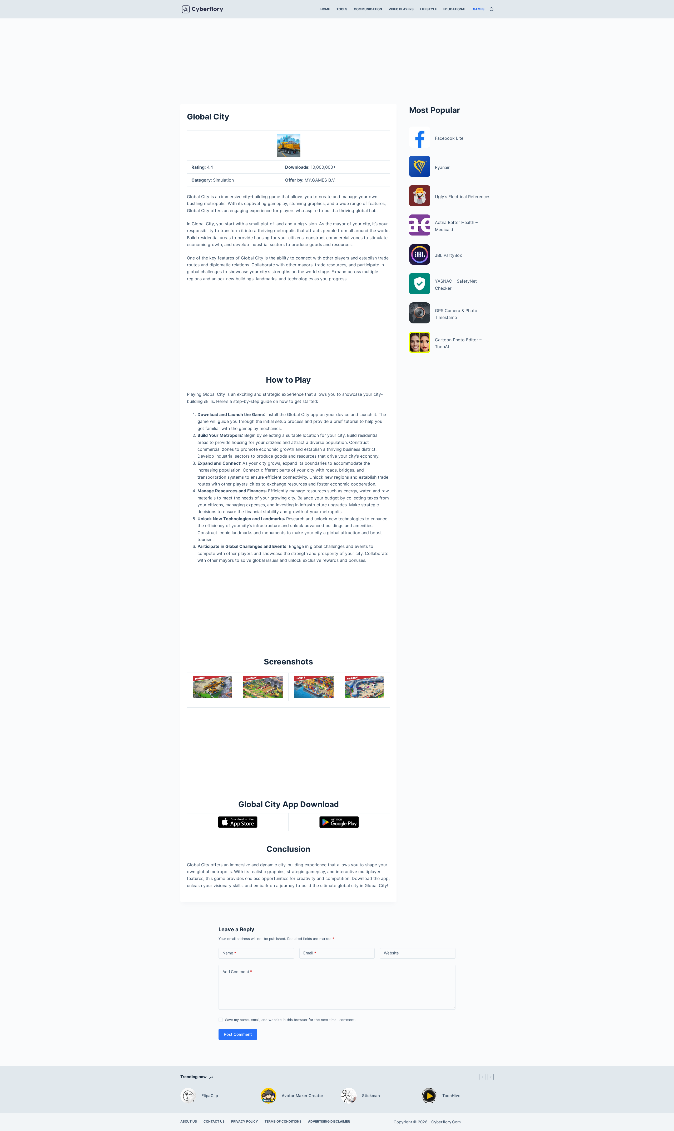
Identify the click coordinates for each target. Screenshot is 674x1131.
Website (391, 952)
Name (229, 952)
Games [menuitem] (478, 9)
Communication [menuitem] (368, 9)
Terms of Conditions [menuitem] (283, 1121)
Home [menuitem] (325, 9)
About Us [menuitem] (188, 1121)
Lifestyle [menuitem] (428, 9)
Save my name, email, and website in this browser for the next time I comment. (290, 1020)
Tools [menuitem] (341, 9)
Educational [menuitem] (454, 9)
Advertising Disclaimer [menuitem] (329, 1121)
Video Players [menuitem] (401, 9)
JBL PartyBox (448, 255)
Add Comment (237, 971)
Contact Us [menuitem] (214, 1121)
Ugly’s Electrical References (462, 196)
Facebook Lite (449, 138)
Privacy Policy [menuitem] (244, 1121)
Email (309, 952)
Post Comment (238, 1034)
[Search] (492, 9)
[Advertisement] (337, 57)
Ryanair (442, 167)
